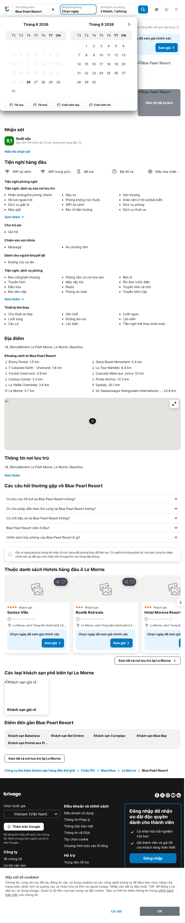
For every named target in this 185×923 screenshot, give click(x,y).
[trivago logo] (7, 9)
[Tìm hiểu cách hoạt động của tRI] (80, 142)
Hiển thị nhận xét (17, 151)
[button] (36, 10)
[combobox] (36, 9)
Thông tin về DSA (76, 841)
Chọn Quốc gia (14, 814)
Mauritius (108, 778)
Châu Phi (88, 778)
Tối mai (42, 104)
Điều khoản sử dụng (77, 821)
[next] (129, 24)
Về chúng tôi (13, 867)
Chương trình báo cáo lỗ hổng (85, 854)
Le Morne (129, 778)
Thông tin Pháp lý (76, 828)
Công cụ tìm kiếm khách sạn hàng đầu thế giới (40, 778)
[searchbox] (35, 11)
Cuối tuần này (70, 104)
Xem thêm (12, 217)
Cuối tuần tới (102, 104)
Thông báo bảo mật (77, 834)
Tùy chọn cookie (75, 847)
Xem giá (164, 48)
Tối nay (18, 104)
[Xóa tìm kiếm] (53, 9)
